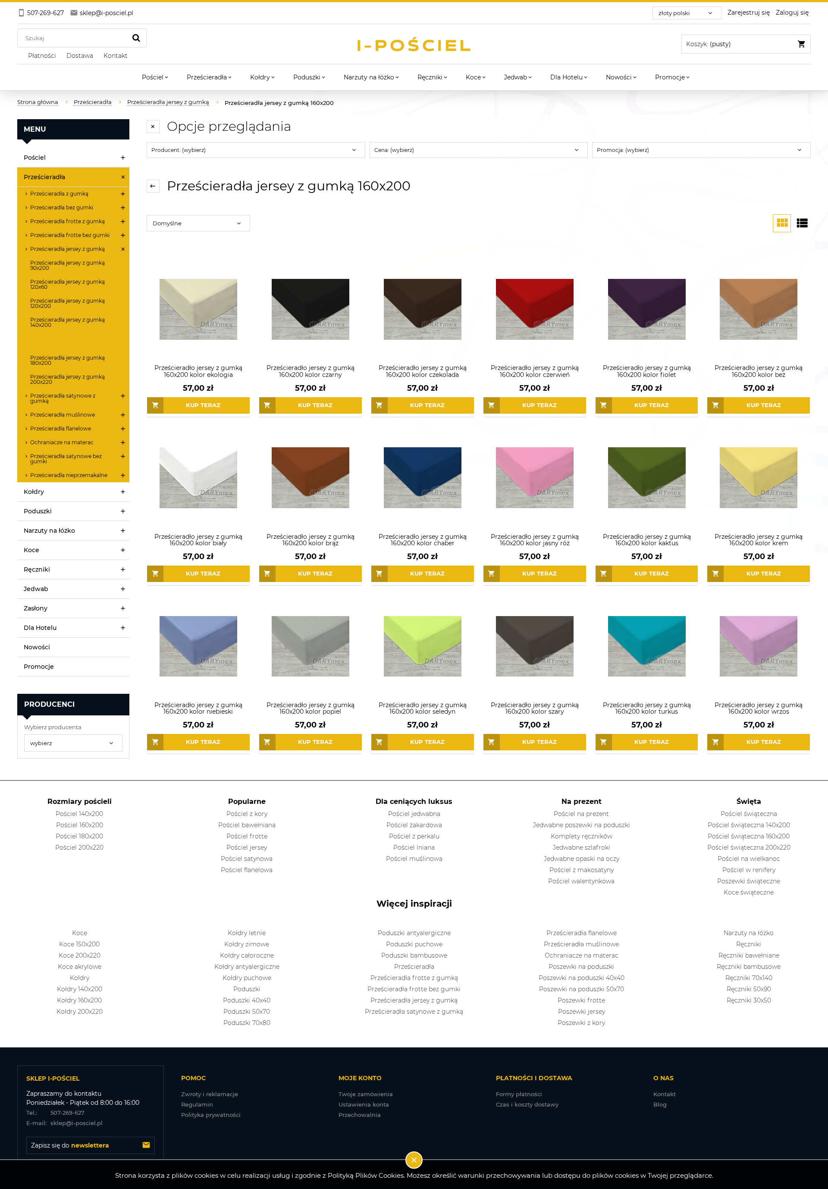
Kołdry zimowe (246, 944)
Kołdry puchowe (247, 978)
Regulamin (197, 1104)
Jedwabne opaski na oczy (581, 859)
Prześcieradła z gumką (59, 193)
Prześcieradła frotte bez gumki (70, 235)
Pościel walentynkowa (581, 881)
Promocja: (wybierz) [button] (623, 150)
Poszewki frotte (581, 1000)
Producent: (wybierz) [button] (178, 150)
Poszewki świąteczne (748, 881)
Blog (660, 1104)
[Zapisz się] (146, 1145)
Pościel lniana (414, 847)
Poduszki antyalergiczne (414, 933)
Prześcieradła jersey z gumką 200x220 (67, 379)
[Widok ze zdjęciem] (782, 223)
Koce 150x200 (79, 944)
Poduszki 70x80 (246, 1023)
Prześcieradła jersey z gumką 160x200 (67, 341)
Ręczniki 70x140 (748, 978)
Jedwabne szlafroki (581, 847)
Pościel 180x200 (79, 836)
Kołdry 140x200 (79, 989)
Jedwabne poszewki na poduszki (581, 825)
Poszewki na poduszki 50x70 (581, 989)
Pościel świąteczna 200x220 (748, 847)
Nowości (37, 647)
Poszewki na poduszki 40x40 (581, 978)
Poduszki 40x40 (246, 1000)
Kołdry (34, 492)
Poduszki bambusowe (414, 955)
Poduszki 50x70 (246, 1011)
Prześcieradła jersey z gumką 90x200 (67, 265)
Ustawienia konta (364, 1104)
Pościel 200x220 (79, 847)
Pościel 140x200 (79, 814)
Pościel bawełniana (247, 825)
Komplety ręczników (581, 836)
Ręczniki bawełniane (748, 955)
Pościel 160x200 (79, 825)
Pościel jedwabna (414, 814)
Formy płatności (519, 1094)
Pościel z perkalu (414, 836)
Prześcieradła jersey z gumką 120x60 (67, 284)
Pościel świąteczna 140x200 (749, 825)
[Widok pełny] (802, 223)
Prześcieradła (44, 177)
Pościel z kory (246, 814)
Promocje (39, 666)
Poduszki (38, 511)
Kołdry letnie (247, 933)
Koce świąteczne (749, 892)
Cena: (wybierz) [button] (394, 150)
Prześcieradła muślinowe (62, 414)
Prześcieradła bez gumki (61, 207)
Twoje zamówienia (366, 1094)
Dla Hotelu (40, 628)
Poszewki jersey (581, 1011)
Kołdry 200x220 (79, 1011)
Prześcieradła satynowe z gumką (62, 398)
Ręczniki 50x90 (749, 989)
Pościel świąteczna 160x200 (749, 836)
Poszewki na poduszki (581, 967)
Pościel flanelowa (247, 870)
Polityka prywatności (211, 1114)
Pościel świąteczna (749, 814)
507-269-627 (55, 1112)
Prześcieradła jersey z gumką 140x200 (67, 322)
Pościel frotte (246, 836)
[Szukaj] (136, 37)
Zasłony (35, 608)
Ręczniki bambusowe (749, 967)
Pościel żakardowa (414, 825)
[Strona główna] (414, 44)
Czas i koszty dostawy (527, 1104)
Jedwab (36, 589)
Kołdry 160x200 (79, 1000)
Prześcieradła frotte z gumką (67, 221)
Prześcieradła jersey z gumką (67, 249)
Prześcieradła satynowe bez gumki (66, 459)
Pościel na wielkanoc (749, 859)
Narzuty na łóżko (49, 530)
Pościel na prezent (581, 814)
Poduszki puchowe (414, 944)
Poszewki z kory (581, 1023)
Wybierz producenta (53, 727)
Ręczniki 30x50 (749, 1000)
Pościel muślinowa (414, 859)
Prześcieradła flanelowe (60, 428)
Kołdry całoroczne (247, 955)
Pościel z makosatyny (581, 870)
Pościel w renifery (748, 870)
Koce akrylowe (79, 967)
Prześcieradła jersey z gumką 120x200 (67, 303)
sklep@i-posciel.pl (64, 1122)
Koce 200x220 (79, 955)
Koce (31, 550)
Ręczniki (37, 569)
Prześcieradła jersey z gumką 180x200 (67, 360)
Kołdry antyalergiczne (246, 967)
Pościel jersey (246, 847)
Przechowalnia (360, 1114)
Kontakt (664, 1094)
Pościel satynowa (247, 859)
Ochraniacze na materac (62, 442)
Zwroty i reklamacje (209, 1094)
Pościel (35, 157)
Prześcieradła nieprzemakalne (68, 475)
